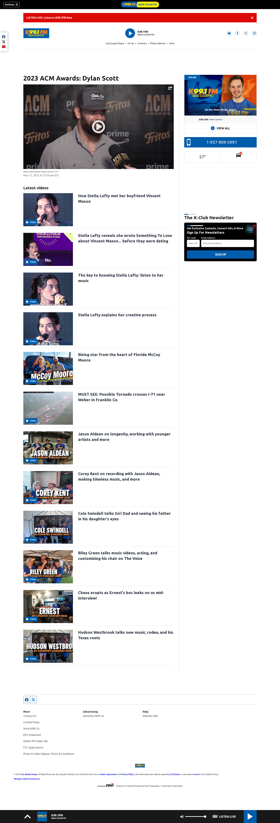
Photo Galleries (158, 43)
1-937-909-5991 (221, 142)
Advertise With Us (93, 715)
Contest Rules (31, 722)
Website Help (150, 715)
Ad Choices (175, 774)
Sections (9, 4)
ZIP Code (191, 238)
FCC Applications (33, 747)
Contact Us (29, 715)
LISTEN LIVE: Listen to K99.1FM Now (49, 17)
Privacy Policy (127, 774)
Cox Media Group (29, 774)
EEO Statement (32, 734)
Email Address (208, 238)
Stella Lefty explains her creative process (117, 315)
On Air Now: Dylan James (220, 109)
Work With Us (31, 728)
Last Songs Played (115, 43)
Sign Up (220, 254)
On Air (131, 43)
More (172, 43)
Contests (142, 43)
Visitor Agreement (108, 774)
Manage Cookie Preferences (27, 779)
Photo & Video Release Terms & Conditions (48, 753)
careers (196, 774)
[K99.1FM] (140, 4)
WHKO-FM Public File (35, 741)
